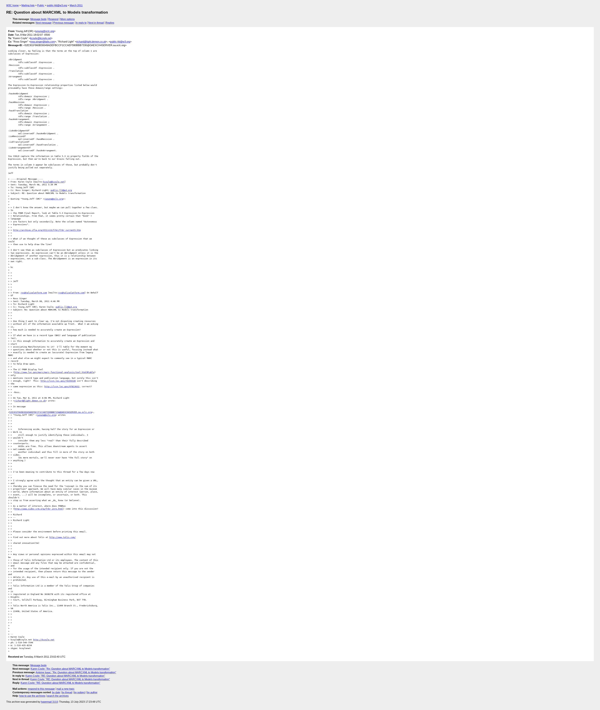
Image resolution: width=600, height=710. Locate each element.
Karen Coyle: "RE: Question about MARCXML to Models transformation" (65, 675)
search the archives (58, 696)
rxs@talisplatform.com (34, 293)
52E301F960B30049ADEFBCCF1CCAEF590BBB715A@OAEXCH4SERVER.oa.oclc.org (50, 412)
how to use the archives (32, 696)
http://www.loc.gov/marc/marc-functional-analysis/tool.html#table (54, 372)
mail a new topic (66, 688)
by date (56, 692)
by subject (79, 692)
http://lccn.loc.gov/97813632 (61, 386)
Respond (53, 19)
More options (67, 19)
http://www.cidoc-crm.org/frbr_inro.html (38, 509)
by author (92, 692)
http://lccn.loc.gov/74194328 (58, 381)
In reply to (81, 22)
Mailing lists (28, 5)
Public (40, 5)
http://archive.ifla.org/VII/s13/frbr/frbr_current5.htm (47, 230)
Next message (44, 22)
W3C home (12, 5)
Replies (110, 22)
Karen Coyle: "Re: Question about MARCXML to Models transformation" (70, 668)
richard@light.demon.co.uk (91, 41)
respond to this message (41, 688)
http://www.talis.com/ (62, 537)
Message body (38, 19)
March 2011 (76, 5)
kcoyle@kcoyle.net (40, 38)
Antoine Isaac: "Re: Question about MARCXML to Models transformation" (76, 672)
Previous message (63, 22)
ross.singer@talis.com (42, 41)
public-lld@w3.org (57, 5)
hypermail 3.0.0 (49, 701)
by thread (67, 692)
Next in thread (96, 22)
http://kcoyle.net (43, 640)
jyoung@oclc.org (44, 31)
